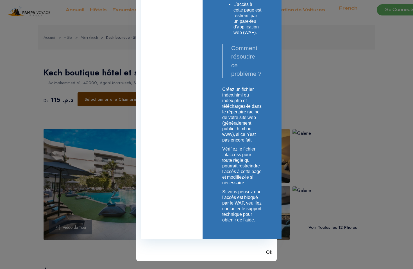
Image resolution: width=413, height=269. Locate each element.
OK (269, 252)
